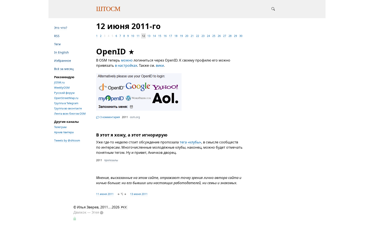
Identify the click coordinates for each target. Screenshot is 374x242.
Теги (57, 44)
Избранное (62, 60)
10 (132, 36)
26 (219, 36)
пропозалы (111, 160)
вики (160, 65)
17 (170, 36)
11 (138, 36)
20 (186, 36)
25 (213, 36)
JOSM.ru (59, 82)
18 (175, 36)
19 (181, 36)
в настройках (126, 65)
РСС (124, 207)
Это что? (60, 28)
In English (61, 52)
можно (127, 60)
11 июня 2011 (105, 194)
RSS (57, 36)
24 (208, 36)
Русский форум (64, 93)
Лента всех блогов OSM (70, 113)
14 (154, 36)
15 (159, 36)
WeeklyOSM (62, 87)
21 (192, 36)
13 (148, 36)
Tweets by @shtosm (67, 140)
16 (165, 36)
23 (203, 36)
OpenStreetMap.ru (66, 98)
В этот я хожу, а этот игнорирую (132, 135)
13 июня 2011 (139, 194)
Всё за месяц (64, 69)
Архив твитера (64, 132)
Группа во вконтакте (68, 108)
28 (230, 36)
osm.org (135, 117)
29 (235, 36)
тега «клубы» (190, 142)
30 (240, 36)
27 (224, 36)
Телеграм (60, 127)
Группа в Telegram (66, 103)
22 (197, 36)
